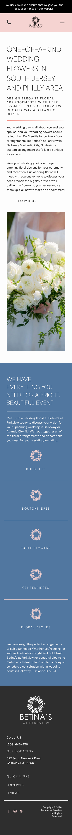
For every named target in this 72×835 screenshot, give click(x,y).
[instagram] (15, 812)
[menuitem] (36, 785)
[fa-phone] (9, 24)
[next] (60, 281)
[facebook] (9, 812)
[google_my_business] (21, 812)
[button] (62, 22)
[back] (11, 281)
